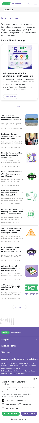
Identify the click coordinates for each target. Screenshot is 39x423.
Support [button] (5, 340)
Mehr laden (18, 307)
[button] (19, 419)
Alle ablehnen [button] (29, 414)
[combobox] (33, 379)
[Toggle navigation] (36, 4)
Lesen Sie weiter (10, 96)
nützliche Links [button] (8, 346)
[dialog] (19, 399)
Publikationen (8, 9)
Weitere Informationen (17, 396)
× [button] (36, 379)
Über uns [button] (6, 352)
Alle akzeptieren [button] (10, 414)
